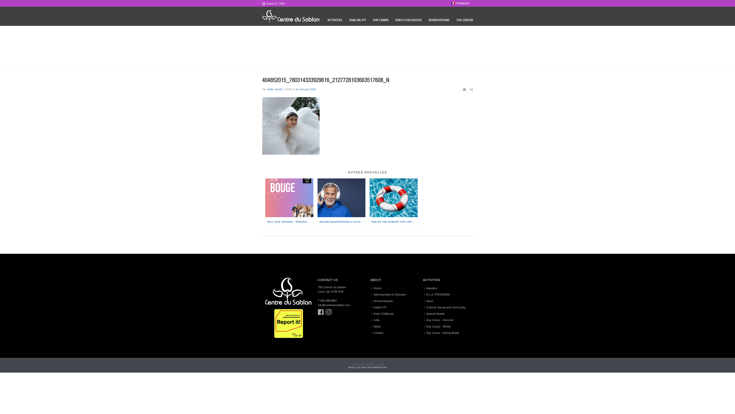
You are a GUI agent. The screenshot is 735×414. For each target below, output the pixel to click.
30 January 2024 (306, 89)
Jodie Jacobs (275, 89)
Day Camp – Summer (440, 320)
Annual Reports (383, 301)
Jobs (377, 320)
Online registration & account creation (342, 221)
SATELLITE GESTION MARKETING (367, 367)
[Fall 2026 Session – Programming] (289, 197)
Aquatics (431, 288)
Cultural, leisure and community (446, 307)
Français (462, 3)
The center (464, 20)
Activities (334, 20)
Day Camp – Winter (438, 326)
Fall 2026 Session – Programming (290, 221)
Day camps (381, 20)
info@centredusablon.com (334, 305)
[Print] (464, 89)
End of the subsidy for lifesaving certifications (395, 221)
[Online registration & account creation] (342, 197)
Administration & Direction (390, 294)
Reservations (439, 20)
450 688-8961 (328, 300)
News (377, 326)
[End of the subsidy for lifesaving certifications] (394, 197)
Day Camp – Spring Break (442, 333)
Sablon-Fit (357, 20)
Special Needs (435, 313)
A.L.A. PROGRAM (438, 294)
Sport (429, 301)
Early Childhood (408, 20)
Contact (378, 333)
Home (377, 288)
